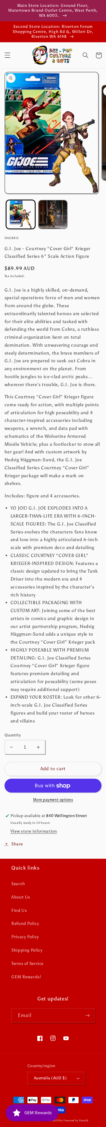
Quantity (13, 735)
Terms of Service (27, 963)
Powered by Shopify (75, 1120)
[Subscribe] (87, 1015)
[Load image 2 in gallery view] (53, 214)
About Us (20, 897)
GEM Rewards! (26, 976)
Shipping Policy (26, 950)
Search (18, 883)
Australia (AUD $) (50, 1078)
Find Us (19, 910)
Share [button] (17, 844)
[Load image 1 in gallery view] (20, 214)
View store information (33, 831)
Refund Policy (25, 923)
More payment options (53, 799)
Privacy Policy (25, 936)
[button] (7, 55)
